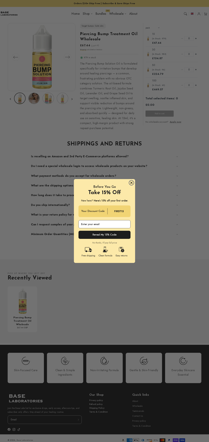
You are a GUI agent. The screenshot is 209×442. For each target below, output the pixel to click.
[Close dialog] (131, 182)
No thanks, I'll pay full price (104, 243)
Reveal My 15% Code (104, 234)
